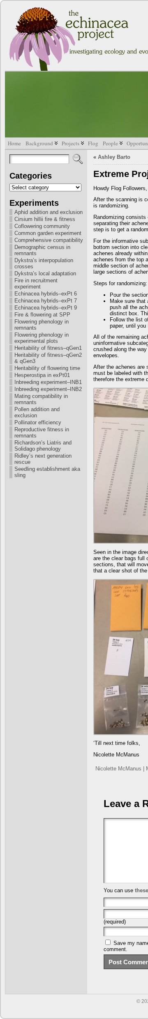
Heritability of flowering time (47, 368)
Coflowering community (42, 226)
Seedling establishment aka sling (47, 472)
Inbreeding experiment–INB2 (48, 389)
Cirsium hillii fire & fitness (44, 219)
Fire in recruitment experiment (36, 283)
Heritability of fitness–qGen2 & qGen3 (48, 358)
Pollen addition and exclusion (37, 412)
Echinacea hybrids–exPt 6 (45, 294)
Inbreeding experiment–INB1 (48, 382)
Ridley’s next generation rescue (43, 459)
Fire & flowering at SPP (42, 315)
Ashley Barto (114, 157)
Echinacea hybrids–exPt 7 (45, 301)
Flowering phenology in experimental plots (41, 338)
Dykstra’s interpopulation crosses (43, 263)
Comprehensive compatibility (48, 240)
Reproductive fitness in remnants (41, 432)
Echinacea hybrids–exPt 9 (45, 308)
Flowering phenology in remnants (41, 325)
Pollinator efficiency (37, 422)
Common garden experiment (47, 233)
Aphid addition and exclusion (48, 212)
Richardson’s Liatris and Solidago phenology (43, 446)
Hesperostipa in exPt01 (42, 375)
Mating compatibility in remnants (41, 399)
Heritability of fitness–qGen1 (48, 348)
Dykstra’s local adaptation (45, 273)
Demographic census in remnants (42, 250)
